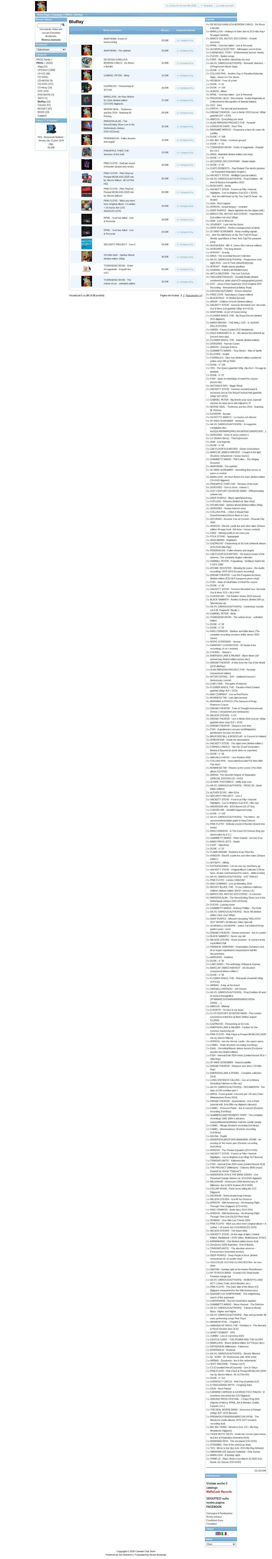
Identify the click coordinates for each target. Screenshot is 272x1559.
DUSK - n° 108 (217, 136)
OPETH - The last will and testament (229, 108)
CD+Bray (42, 87)
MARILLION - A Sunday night (225, 1455)
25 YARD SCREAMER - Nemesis (227, 421)
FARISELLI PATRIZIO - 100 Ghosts (228, 989)
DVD (40, 91)
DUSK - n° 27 (217, 375)
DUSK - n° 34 (217, 70)
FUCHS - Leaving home (222, 904)
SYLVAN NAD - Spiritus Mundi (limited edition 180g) (236, 505)
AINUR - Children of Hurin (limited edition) (231, 301)
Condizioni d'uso (214, 1520)
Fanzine (42, 105)
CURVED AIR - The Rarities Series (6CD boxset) (235, 596)
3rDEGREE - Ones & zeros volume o (229, 435)
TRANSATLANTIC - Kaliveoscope (227, 1160)
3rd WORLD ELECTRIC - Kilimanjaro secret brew (235, 49)
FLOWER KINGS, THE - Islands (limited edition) (234, 340)
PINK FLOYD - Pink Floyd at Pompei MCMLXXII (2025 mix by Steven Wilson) (119, 192)
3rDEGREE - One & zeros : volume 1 (229, 487)
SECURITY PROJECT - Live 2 (119, 244)
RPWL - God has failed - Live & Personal (231, 45)
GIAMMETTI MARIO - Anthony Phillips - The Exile (235, 908)
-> (40, 63)
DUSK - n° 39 (217, 624)
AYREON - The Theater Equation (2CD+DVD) (233, 1150)
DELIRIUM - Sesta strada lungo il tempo (230, 1195)
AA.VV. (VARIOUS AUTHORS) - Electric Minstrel (235, 1353)
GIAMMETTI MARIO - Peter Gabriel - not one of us (236, 838)
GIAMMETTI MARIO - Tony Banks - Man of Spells (236, 350)
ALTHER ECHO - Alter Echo (224, 792)
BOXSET (42, 108)
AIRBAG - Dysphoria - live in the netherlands (233, 1360)
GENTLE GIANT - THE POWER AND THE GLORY (236, 1339)
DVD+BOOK (44, 94)
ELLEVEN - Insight (219, 354)
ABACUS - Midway (220, 1006)
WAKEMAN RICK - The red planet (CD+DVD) (233, 1441)
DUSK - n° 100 (217, 87)
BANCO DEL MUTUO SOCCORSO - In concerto (235, 894)
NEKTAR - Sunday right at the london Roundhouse (236, 1269)
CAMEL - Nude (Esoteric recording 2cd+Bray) (234, 1045)
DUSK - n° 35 (217, 960)
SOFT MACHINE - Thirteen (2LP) (227, 1364)
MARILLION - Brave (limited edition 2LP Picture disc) (237, 1343)
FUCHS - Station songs (222, 56)
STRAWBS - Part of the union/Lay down (230, 1444)
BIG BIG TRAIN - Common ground (228, 140)
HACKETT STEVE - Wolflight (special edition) (233, 175)
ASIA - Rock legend (220, 203)
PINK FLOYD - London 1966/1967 (227, 880)
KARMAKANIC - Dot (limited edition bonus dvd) (234, 1241)
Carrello (210, 19)
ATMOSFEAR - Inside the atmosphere (229, 739)
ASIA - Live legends (220, 442)
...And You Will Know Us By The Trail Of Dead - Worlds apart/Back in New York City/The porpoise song (235, 238)
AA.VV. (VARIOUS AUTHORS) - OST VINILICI (234, 876)
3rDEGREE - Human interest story (228, 508)
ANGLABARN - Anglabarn (223, 540)
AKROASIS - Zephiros (221, 957)
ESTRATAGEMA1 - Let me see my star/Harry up (235, 866)
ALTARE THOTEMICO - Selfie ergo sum (231, 782)
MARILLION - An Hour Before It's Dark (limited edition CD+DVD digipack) (119, 100)
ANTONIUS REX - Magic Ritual (226, 385)
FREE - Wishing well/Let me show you (229, 533)
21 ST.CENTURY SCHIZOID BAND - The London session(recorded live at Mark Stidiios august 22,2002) (235, 1017)
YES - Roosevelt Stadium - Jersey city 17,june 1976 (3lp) (51, 140)
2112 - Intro (216, 105)
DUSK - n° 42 (217, 84)
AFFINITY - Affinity (219, 862)
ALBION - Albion (218, 91)
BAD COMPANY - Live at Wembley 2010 (231, 883)
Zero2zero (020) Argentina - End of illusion (232, 1244)
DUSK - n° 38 (217, 754)
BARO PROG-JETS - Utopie (225, 841)
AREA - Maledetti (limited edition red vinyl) (231, 154)
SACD (41, 98)
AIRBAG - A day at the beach (225, 985)
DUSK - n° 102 (217, 813)
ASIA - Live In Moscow (221, 221)
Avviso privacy (214, 1516)
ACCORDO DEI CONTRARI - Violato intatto (232, 161)
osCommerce (126, 1554)
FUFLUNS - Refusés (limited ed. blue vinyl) (232, 501)
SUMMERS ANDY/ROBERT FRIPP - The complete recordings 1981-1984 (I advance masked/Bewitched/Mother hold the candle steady (236, 1118)
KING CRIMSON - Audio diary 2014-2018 (231, 1209)
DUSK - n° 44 (217, 445)
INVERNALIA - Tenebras (222, 1350)
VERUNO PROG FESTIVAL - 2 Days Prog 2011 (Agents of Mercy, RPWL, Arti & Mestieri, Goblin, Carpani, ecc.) (235, 1402)
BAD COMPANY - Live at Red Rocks (229, 694)
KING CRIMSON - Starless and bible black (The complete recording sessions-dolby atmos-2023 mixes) (235, 634)
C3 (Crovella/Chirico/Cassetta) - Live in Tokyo (234, 1367)
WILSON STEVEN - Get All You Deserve (231, 1199)
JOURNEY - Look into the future (226, 224)
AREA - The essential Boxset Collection (230, 256)
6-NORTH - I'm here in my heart (226, 1010)
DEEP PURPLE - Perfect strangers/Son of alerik (235, 228)
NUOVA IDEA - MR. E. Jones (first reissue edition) (236, 245)
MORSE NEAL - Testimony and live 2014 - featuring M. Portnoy (118, 113)
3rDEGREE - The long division (225, 249)
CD (39, 77)
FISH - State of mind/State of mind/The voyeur (234, 582)
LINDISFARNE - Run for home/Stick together (233, 1301)
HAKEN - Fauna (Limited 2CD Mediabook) (232, 329)
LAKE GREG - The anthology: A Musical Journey (235, 964)
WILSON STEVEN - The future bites (228, 1230)
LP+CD (41, 73)
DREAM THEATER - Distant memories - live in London (238, 932)
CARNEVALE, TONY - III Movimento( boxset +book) (237, 52)
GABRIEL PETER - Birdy (116, 75)
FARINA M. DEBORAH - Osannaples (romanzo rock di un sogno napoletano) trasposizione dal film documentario (237, 950)
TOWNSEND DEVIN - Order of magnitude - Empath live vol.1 (118, 269)
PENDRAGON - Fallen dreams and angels (232, 550)
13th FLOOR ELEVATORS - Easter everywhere (234, 449)
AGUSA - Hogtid (218, 1136)
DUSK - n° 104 (217, 364)
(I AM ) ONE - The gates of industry (228, 683)
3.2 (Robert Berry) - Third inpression (229, 438)
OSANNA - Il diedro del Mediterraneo (229, 270)
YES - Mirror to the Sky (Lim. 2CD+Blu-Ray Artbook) (237, 1448)
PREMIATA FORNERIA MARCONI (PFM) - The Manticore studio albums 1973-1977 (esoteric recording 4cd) (234, 1420)
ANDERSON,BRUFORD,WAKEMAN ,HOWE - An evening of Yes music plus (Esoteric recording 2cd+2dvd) (235, 1143)
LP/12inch (43, 70)
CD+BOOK (43, 80)
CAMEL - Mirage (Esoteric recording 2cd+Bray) (234, 1125)
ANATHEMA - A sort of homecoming (228, 312)
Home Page (43, 14)
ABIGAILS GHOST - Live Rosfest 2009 (230, 757)
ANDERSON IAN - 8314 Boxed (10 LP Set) (232, 806)
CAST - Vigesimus (219, 845)
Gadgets (42, 115)
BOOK (41, 112)
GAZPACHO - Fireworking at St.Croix (229, 1024)
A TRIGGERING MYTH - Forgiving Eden (231, 1385)
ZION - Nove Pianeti (220, 1388)
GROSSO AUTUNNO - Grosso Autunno (231, 291)
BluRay (79, 14)
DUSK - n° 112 (217, 1378)
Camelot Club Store (145, 1551)
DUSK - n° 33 (217, 848)
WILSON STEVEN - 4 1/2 (223, 715)
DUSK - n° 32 (217, 627)
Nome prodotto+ (112, 30)
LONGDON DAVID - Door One (226, 126)
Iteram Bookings (158, 1554)
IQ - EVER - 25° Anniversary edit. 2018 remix (233, 1357)
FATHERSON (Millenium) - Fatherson (229, 1346)
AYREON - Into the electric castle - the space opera (236, 1041)
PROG (68, 14)
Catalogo (57, 14)
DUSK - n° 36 (217, 975)
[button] (181, 5)
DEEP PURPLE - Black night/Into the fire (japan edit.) (237, 210)
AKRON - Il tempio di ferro (223, 347)
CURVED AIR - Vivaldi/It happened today (231, 810)
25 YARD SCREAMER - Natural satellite (230, 1062)
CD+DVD (42, 84)
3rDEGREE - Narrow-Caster (225, 343)
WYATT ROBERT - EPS (222, 1332)
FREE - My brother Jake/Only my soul (230, 59)
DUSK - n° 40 (217, 585)
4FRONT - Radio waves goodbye (227, 266)
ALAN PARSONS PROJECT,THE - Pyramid (232, 122)
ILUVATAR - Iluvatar (220, 413)
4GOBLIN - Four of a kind (223, 80)
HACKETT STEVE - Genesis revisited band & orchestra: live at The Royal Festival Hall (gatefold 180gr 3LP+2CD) (235, 392)
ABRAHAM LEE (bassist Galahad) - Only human (235, 1451)
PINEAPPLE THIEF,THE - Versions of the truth (234, 484)
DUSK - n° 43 (217, 164)
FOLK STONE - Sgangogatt (224, 536)
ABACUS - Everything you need (226, 119)
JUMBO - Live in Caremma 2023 (227, 1336)
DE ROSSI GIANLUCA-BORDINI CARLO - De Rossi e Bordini (119, 63)
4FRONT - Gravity (220, 252)
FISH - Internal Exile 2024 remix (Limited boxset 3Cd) (237, 1164)
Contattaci (211, 1523)
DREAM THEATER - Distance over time (230, 725)
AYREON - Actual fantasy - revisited (228, 207)
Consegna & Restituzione (219, 1513)
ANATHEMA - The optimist (117, 50)
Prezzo (165, 30)
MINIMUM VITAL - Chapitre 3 (225, 1322)
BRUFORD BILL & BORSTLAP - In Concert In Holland (238, 736)
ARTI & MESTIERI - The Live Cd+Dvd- (230, 273)
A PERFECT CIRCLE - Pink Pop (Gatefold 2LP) (234, 1381)
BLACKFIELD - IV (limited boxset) (227, 298)
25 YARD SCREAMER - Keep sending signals (233, 231)
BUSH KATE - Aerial (220, 185)
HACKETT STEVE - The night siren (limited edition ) (236, 743)
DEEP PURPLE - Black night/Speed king (231, 498)
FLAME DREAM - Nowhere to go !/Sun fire (232, 852)
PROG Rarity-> (44, 59)
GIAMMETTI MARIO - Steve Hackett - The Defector (237, 1304)
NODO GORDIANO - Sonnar (225, 641)
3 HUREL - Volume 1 (220, 652)
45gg (40, 66)
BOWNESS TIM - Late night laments (228, 697)
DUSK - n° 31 (217, 143)
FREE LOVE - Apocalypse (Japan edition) (231, 294)
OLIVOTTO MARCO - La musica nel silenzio (233, 417)
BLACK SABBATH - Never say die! (228, 936)
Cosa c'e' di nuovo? (47, 120)
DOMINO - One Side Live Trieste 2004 (230, 1220)
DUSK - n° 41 (217, 157)
